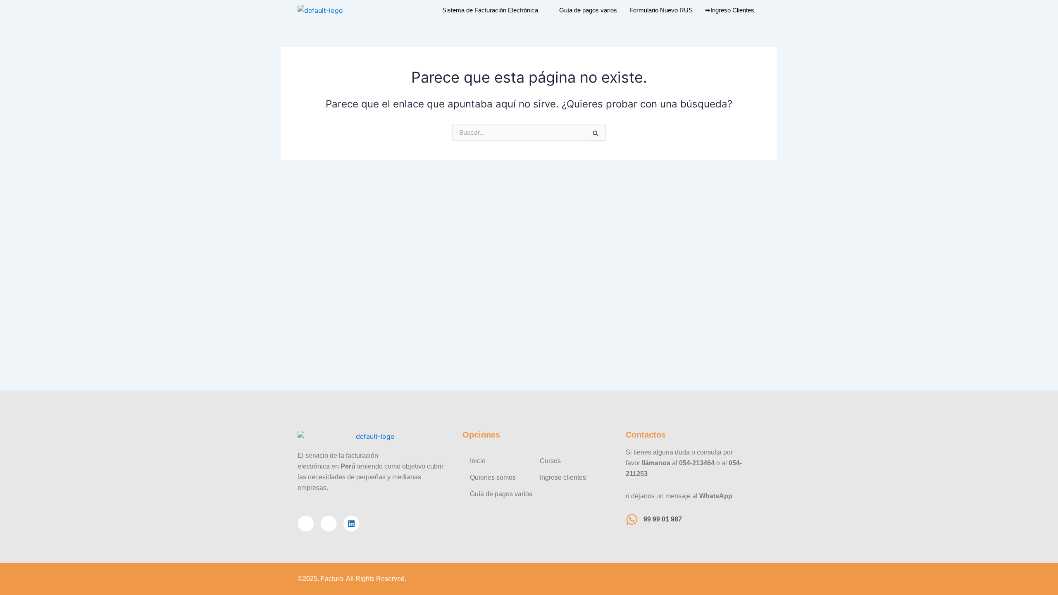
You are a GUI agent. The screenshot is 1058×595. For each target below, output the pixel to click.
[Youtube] (328, 523)
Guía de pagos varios (588, 10)
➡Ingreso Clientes (729, 10)
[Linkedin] (351, 523)
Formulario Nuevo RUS (661, 10)
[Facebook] (306, 523)
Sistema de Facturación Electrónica (490, 10)
